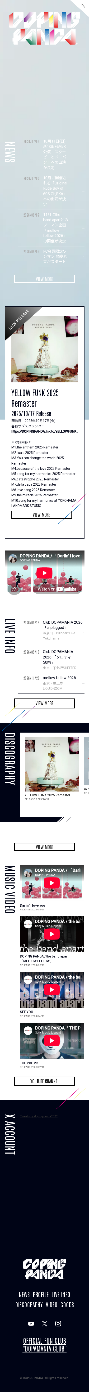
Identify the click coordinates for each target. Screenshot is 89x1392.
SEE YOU (26, 1012)
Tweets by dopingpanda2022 (39, 1116)
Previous (46, 825)
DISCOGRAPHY (29, 1304)
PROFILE (41, 1294)
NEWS (24, 1294)
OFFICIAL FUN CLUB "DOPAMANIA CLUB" (45, 1344)
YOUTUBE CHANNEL (44, 1081)
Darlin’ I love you (32, 905)
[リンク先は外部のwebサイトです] (31, 1323)
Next (27, 825)
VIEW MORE (44, 279)
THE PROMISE (30, 1063)
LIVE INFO (61, 1294)
